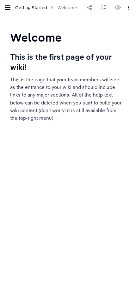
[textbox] (36, 37)
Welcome (67, 7)
